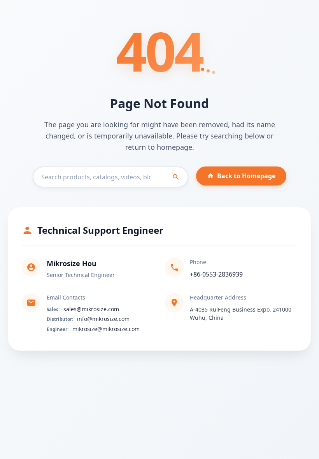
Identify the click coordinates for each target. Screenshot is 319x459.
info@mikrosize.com (103, 318)
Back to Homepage (246, 176)
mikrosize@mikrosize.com (106, 329)
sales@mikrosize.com (91, 309)
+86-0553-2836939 (216, 274)
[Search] (176, 177)
